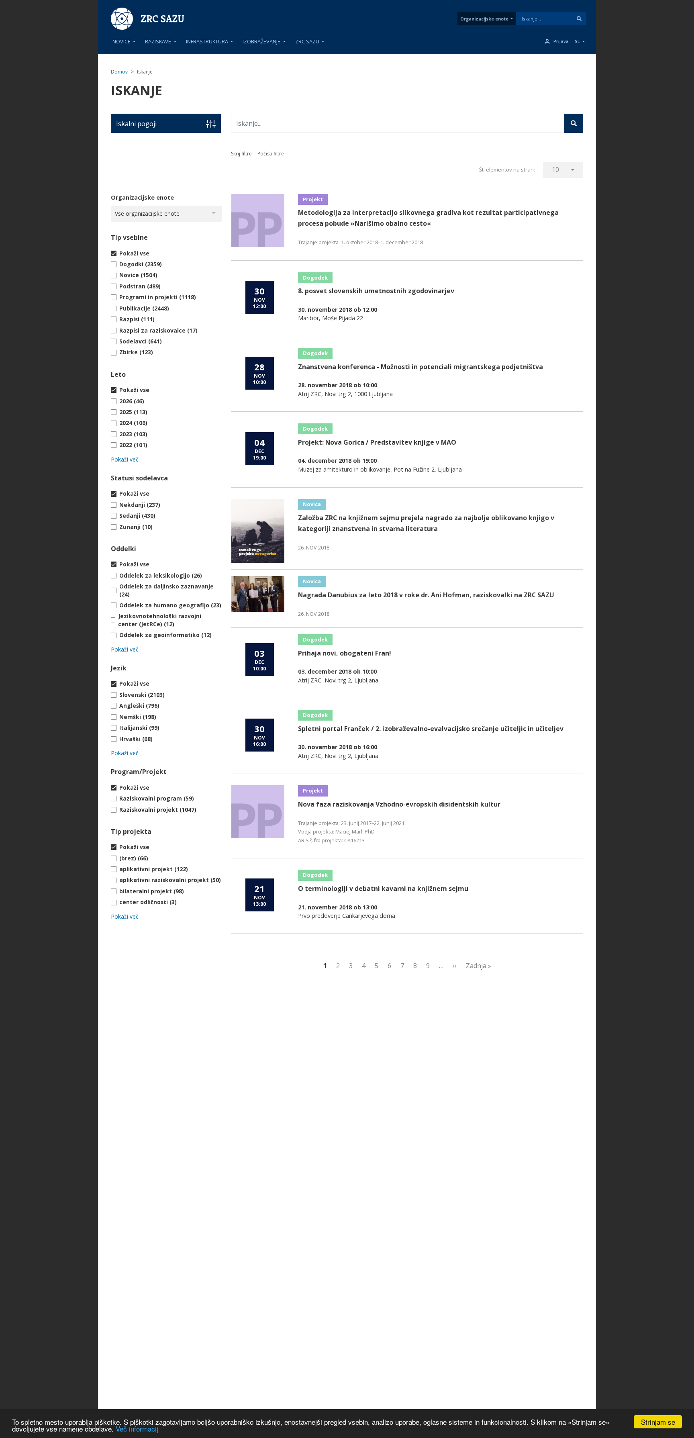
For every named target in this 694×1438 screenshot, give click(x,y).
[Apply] (579, 18)
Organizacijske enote (484, 19)
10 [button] (555, 169)
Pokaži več (125, 459)
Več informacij (137, 1429)
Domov (119, 71)
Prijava (561, 41)
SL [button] (577, 41)
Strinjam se (658, 1422)
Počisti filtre (270, 153)
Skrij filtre (241, 153)
